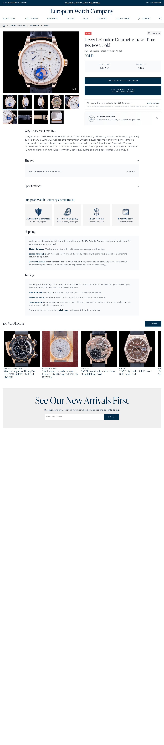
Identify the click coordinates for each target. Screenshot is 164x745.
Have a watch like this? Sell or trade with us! (123, 91)
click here (63, 310)
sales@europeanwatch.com (14, 3)
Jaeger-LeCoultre (17, 25)
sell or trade (122, 18)
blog (85, 18)
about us (102, 18)
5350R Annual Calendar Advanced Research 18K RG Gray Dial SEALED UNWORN (60, 374)
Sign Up (111, 417)
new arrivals (31, 18)
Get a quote (153, 103)
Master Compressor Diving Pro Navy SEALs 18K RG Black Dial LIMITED (19, 374)
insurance (52, 18)
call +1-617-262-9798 (153, 3)
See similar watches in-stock (123, 81)
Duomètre (34, 25)
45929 (46, 25)
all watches (9, 18)
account (146, 19)
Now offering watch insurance (82, 3)
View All (153, 324)
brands (71, 18)
